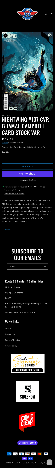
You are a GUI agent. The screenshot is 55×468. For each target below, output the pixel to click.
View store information (14, 193)
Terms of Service (12, 340)
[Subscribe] (45, 267)
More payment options (27, 180)
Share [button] (7, 229)
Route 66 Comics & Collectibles (23, 463)
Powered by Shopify (42, 463)
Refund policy (11, 346)
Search (8, 328)
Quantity (5, 152)
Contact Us (10, 334)
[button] (3, 14)
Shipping (5, 143)
